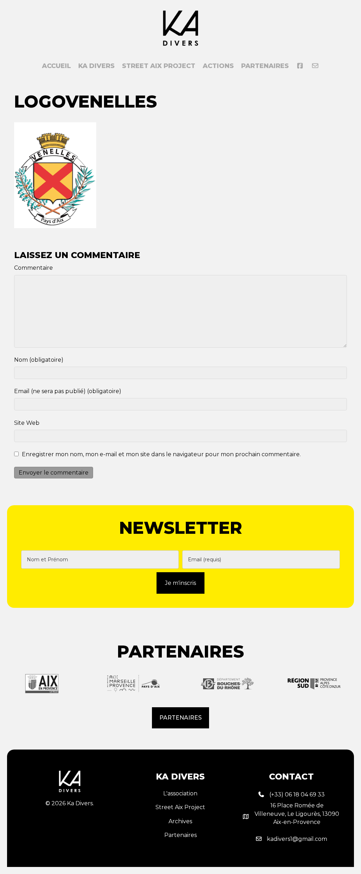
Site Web (26, 423)
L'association (180, 793)
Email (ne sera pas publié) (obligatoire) (67, 391)
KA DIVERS (96, 66)
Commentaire (33, 267)
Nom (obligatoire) (38, 359)
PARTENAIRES (265, 66)
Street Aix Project (158, 66)
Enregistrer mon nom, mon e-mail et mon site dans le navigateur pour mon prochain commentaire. (161, 454)
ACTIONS (218, 66)
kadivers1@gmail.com (297, 839)
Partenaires (180, 835)
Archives (180, 821)
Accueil (56, 66)
